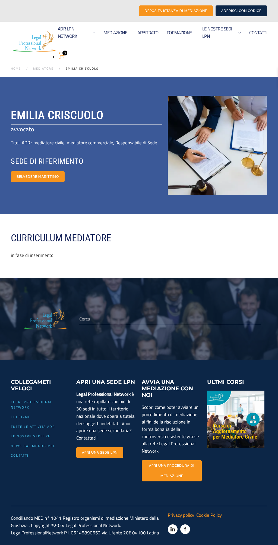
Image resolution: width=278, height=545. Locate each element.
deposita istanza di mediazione (176, 11)
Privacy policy (181, 515)
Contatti (258, 32)
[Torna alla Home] (34, 41)
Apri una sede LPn (100, 452)
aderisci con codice (241, 11)
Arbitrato (148, 32)
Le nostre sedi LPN (31, 436)
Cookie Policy (208, 515)
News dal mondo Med (33, 446)
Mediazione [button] (115, 32)
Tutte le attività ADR (33, 426)
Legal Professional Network (31, 404)
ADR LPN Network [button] (67, 32)
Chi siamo (21, 416)
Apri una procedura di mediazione (171, 471)
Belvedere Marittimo (38, 177)
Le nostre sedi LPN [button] (217, 32)
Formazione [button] (179, 32)
